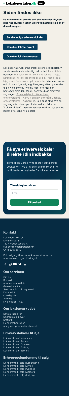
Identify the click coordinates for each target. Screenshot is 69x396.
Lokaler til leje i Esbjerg (16, 350)
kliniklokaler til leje (13, 77)
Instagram (10, 264)
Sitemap (8, 298)
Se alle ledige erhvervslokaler (25, 37)
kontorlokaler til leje (48, 74)
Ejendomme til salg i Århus (18, 365)
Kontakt (7, 280)
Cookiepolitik (10, 295)
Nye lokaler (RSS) (13, 301)
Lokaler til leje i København (18, 338)
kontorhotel (38, 81)
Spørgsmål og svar (13, 316)
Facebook (5, 264)
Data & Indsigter (12, 313)
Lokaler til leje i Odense (16, 344)
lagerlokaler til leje (35, 77)
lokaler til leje (53, 71)
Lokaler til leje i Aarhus (15, 341)
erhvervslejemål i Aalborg (17, 100)
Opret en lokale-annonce (22, 56)
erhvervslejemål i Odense (46, 97)
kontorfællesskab (18, 81)
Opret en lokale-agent (20, 47)
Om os (7, 277)
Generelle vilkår (12, 286)
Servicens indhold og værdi (18, 289)
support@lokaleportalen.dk (18, 246)
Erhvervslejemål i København (32, 94)
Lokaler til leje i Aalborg (16, 347)
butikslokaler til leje (25, 74)
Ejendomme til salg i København (21, 362)
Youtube (15, 264)
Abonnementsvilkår (14, 283)
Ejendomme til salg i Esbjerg (19, 375)
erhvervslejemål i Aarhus (17, 97)
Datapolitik (9, 292)
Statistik (8, 319)
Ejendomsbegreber (14, 322)
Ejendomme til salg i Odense (19, 368)
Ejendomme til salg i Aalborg (19, 371)
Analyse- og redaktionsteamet (20, 326)
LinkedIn (24, 264)
